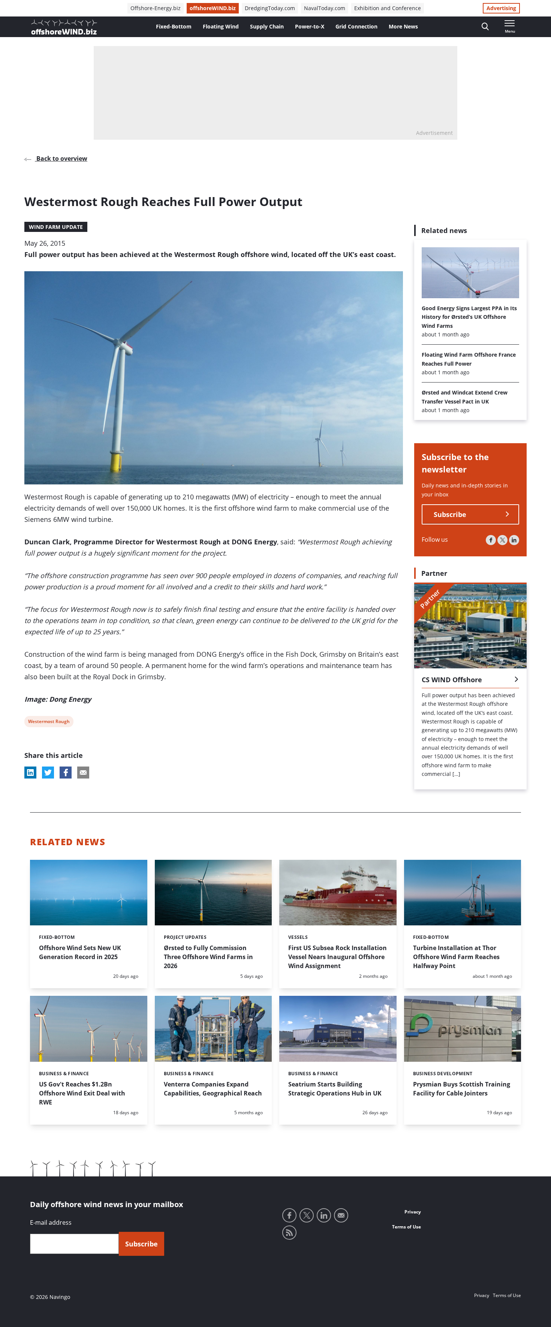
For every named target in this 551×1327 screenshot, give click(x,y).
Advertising (501, 8)
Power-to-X (309, 26)
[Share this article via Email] (83, 773)
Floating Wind (221, 26)
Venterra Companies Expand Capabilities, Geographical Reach (213, 1088)
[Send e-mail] (341, 1215)
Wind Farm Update (56, 226)
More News (403, 26)
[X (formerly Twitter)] (502, 540)
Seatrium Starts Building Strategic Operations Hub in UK (335, 1088)
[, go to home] (64, 26)
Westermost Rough (49, 722)
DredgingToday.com (270, 8)
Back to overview (61, 158)
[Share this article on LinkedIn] (30, 773)
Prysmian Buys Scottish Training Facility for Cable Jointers (461, 1088)
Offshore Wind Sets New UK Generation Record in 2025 (80, 952)
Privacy (412, 1212)
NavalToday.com (324, 8)
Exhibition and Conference (387, 8)
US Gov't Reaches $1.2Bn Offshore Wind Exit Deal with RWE (82, 1093)
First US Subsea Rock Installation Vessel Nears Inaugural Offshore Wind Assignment (337, 957)
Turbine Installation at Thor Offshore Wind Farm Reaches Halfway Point (456, 957)
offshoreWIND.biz (213, 8)
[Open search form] (485, 26)
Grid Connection (356, 26)
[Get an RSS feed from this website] (289, 1232)
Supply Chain (267, 26)
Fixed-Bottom (174, 26)
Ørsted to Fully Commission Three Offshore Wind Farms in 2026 (208, 957)
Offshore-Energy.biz (155, 8)
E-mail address (51, 1222)
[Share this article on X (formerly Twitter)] (48, 773)
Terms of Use (406, 1227)
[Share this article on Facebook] (66, 773)
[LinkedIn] (514, 540)
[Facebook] (491, 540)
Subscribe (450, 514)
